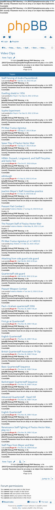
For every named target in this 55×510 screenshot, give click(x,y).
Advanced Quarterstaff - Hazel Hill (18, 397)
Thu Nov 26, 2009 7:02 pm (27, 432)
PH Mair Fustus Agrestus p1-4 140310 (20, 241)
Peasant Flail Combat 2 (12, 206)
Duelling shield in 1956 (13, 93)
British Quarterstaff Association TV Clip (21, 351)
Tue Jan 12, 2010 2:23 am (33, 291)
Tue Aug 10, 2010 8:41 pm (33, 209)
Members (10, 37)
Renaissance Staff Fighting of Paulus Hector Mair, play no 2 (26, 428)
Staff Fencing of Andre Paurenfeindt (19, 78)
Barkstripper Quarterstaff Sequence (19, 381)
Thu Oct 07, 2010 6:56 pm (27, 163)
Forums (4, 37)
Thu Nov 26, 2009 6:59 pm (27, 448)
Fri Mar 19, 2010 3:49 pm (30, 244)
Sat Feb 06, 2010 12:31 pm (27, 276)
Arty (19, 508)
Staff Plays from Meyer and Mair (17, 445)
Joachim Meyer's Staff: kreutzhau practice (22, 191)
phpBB (19, 506)
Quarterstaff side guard (13, 273)
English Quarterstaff (11, 336)
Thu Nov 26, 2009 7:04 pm (27, 354)
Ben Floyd (13, 96)
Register (15, 42)
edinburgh (6, 176)
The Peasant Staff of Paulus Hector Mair (21, 223)
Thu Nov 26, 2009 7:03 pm (27, 415)
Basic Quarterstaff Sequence (15, 366)
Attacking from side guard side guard (20, 258)
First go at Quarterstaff (12, 321)
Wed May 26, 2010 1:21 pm (34, 226)
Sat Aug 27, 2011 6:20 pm (27, 146)
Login (5, 42)
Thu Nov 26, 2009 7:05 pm (27, 309)
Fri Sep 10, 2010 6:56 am (27, 194)
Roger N (13, 81)
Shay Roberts (15, 244)
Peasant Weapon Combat (14, 288)
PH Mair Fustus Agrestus (13, 128)
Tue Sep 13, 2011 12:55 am (28, 113)
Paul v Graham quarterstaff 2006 (18, 306)
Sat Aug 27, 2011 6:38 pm (27, 130)
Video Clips (8, 53)
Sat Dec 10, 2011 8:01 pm (27, 81)
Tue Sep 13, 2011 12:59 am (28, 96)
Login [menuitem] (46, 37)
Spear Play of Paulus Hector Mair (18, 143)
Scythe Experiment (10, 110)
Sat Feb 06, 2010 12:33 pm (27, 261)
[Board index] (27, 24)
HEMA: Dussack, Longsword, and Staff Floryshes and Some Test (25, 159)
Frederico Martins (16, 209)
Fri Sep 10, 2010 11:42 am (27, 179)
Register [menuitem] (51, 37)
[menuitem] (43, 502)
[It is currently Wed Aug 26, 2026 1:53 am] (52, 47)
